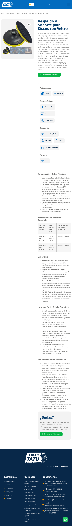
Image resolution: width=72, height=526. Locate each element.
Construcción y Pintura (13, 13)
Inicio (2, 13)
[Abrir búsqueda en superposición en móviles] (50, 5)
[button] (68, 4)
